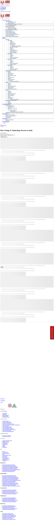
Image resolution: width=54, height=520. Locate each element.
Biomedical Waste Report (7, 455)
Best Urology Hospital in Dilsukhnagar (9, 497)
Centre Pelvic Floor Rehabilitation (8, 431)
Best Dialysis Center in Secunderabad (9, 491)
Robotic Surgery (12, 49)
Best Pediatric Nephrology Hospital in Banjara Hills (11, 485)
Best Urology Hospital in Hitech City (9, 505)
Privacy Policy (5, 456)
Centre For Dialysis (9, 30)
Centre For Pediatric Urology (10, 32)
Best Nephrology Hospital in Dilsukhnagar (10, 498)
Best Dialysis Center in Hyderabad (8, 471)
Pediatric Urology (11, 73)
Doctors (4, 37)
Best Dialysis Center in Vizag (7, 518)
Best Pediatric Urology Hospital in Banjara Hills (11, 478)
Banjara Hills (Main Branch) (7, 440)
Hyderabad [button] (7, 39)
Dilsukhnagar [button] (10, 53)
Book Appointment (6, 415)
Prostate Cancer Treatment (12, 28)
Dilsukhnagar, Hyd (6, 441)
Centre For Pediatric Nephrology (11, 33)
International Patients (6, 459)
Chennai (4, 446)
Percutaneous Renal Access (12, 108)
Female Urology (12, 43)
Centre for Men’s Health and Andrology (9, 429)
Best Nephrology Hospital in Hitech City (9, 506)
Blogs (3, 454)
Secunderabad (5, 443)
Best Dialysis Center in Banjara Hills (9, 482)
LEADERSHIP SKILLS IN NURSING (16, 111)
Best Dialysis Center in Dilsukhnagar (9, 499)
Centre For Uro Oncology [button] (10, 26)
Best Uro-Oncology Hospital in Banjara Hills (10, 479)
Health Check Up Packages (10, 114)
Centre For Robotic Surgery (10, 25)
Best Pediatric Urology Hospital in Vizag (9, 515)
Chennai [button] (7, 89)
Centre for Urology (6, 421)
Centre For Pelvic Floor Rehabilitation (12, 36)
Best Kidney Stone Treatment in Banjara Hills (10, 483)
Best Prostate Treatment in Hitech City (9, 509)
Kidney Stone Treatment (12, 22)
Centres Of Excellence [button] (6, 20)
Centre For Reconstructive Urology (11, 29)
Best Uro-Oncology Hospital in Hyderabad (10, 468)
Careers (4, 451)
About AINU (5, 413)
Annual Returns (5, 458)
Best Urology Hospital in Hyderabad (9, 464)
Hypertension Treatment (7, 436)
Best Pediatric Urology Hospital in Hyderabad (10, 467)
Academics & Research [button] (6, 104)
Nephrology (12, 42)
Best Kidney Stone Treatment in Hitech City (10, 508)
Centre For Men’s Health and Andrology (12, 34)
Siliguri (4, 445)
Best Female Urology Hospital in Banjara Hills (10, 477)
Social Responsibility (6, 453)
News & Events (8, 116)
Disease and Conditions (9, 119)
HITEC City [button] (10, 59)
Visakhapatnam (5, 444)
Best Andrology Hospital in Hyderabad (9, 470)
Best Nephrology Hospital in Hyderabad (9, 465)
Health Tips (7, 120)
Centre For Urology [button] (9, 21)
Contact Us (4, 460)
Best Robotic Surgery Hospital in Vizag (9, 516)
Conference (7, 112)
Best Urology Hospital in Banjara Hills (9, 475)
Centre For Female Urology (10, 31)
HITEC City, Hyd (6, 442)
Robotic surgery (10, 74)
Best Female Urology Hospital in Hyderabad (10, 466)
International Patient (6, 121)
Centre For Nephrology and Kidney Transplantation (11, 424)
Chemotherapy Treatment (12, 27)
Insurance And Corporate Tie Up (11, 115)
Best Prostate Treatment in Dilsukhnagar (9, 501)
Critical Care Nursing (13, 109)
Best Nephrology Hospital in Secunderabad (10, 490)
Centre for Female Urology (7, 426)
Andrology (12, 48)
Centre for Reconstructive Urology (8, 423)
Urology (11, 41)
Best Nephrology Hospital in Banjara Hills (10, 476)
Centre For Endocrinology (10, 35)
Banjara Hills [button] (10, 40)
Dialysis (11, 47)
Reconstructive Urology (14, 46)
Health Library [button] (5, 118)
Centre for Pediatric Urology (7, 427)
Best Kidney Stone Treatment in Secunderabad (10, 492)
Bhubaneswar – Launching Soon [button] (11, 100)
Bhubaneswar (5, 447)
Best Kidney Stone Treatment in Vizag (9, 519)
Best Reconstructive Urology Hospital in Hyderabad (11, 469)
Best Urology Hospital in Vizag (8, 513)
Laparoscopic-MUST (11, 106)
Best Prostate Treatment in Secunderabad (9, 493)
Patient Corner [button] (5, 113)
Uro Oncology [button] (10, 80)
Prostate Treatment (13, 51)
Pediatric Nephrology (13, 52)
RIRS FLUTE (10, 107)
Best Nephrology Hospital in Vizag (8, 514)
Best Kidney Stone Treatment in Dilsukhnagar (10, 500)
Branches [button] (4, 38)
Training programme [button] (9, 105)
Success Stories (8, 117)
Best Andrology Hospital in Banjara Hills (9, 481)
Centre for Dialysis (6, 425)
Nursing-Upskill (12, 110)
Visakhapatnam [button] (8, 70)
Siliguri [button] (7, 82)
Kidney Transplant (11, 94)
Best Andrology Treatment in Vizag (8, 517)
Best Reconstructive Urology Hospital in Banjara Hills (12, 480)
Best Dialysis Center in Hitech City (8, 507)
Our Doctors (5, 414)
